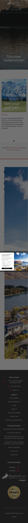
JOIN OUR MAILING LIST (7, 268)
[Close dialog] (27, 253)
